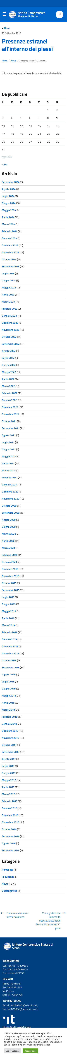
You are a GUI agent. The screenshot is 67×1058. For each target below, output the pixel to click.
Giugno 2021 (9, 449)
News (7, 28)
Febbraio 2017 (9, 801)
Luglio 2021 (8, 442)
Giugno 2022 (9, 365)
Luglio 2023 (8, 273)
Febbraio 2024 (9, 231)
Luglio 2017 (8, 766)
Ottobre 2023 (9, 259)
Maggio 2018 (9, 695)
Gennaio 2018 (9, 724)
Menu (4, 15)
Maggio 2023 (9, 287)
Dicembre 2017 (10, 731)
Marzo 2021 (8, 470)
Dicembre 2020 (10, 491)
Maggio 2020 (9, 534)
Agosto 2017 (9, 759)
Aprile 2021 (8, 463)
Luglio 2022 (8, 358)
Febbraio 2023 (9, 309)
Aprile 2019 (8, 618)
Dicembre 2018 (10, 646)
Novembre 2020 (10, 498)
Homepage (7, 869)
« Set (4, 164)
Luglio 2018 (8, 681)
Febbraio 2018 (9, 717)
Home (4, 60)
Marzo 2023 (8, 301)
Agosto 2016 (9, 843)
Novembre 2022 (10, 330)
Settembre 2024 (10, 182)
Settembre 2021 (10, 428)
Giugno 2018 (9, 688)
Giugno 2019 (9, 604)
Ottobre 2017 (9, 745)
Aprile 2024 (8, 217)
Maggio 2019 (9, 611)
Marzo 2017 (8, 794)
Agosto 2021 (9, 435)
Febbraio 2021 (9, 477)
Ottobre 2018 (9, 660)
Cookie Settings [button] (12, 1050)
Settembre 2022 (10, 344)
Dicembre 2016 (10, 815)
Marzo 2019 (8, 625)
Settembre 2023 (10, 266)
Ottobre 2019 (9, 583)
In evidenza (8, 877)
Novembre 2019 (10, 576)
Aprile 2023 (8, 294)
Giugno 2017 (9, 773)
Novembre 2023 (10, 252)
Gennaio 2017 (9, 808)
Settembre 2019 (10, 590)
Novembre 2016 (10, 822)
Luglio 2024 (8, 196)
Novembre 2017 (10, 738)
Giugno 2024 (9, 203)
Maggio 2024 (9, 210)
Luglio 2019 (8, 597)
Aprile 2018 (8, 702)
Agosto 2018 (9, 674)
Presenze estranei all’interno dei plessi (27, 44)
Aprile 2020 (8, 541)
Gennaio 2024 (9, 238)
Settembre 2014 (10, 850)
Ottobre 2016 (9, 829)
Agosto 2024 (9, 189)
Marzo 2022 (8, 386)
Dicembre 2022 (10, 323)
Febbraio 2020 (9, 555)
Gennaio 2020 (9, 562)
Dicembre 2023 (10, 245)
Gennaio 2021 (9, 484)
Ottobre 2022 (9, 337)
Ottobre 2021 (9, 421)
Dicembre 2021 (10, 407)
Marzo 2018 (8, 710)
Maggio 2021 (9, 456)
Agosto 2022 (9, 351)
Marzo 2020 (8, 548)
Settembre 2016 (10, 836)
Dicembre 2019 (10, 569)
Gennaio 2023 (9, 316)
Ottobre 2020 (9, 506)
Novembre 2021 (10, 414)
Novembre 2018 (10, 653)
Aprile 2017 (8, 787)
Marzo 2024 (8, 224)
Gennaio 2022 (9, 400)
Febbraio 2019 (9, 632)
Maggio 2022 (9, 372)
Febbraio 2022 (9, 393)
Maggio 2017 (9, 780)
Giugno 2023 (9, 280)
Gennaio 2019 (9, 639)
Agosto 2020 (9, 520)
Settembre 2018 (10, 667)
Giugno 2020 (9, 527)
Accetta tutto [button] (30, 1050)
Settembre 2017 (10, 752)
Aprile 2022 (8, 379)
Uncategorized (9, 891)
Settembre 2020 (10, 513)
